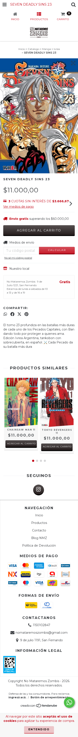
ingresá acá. (17, 697)
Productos (39, 523)
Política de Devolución (39, 545)
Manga (46, 49)
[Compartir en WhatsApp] (5, 314)
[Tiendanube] (39, 706)
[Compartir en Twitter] (19, 314)
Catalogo (33, 49)
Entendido (39, 729)
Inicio (21, 49)
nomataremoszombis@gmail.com (42, 633)
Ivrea (57, 49)
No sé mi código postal (18, 257)
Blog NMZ (39, 538)
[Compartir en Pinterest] (26, 314)
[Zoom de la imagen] (73, 63)
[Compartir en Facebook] (12, 314)
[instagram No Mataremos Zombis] (38, 490)
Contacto (39, 530)
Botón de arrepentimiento (50, 697)
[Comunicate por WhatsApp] (69, 702)
